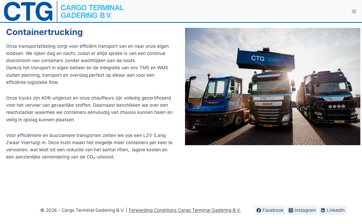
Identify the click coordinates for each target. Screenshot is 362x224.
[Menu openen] (354, 11)
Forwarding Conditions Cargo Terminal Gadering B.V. (185, 210)
